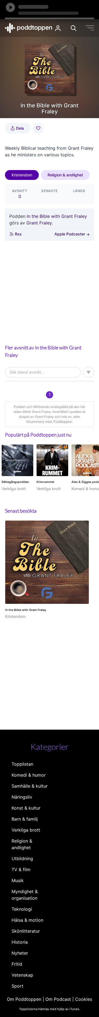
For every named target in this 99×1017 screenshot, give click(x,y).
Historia (20, 942)
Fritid (17, 964)
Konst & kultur (26, 808)
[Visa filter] (88, 372)
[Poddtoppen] (28, 28)
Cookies (83, 999)
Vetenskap (22, 975)
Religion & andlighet (65, 175)
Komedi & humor (29, 775)
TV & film (21, 869)
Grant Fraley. (39, 223)
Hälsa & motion (27, 920)
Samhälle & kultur (30, 786)
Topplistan (22, 764)
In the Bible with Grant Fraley (57, 216)
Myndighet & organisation (25, 895)
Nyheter (20, 953)
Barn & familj (25, 819)
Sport (17, 986)
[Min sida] (58, 28)
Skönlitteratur (26, 931)
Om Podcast (58, 999)
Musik (18, 880)
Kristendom (22, 175)
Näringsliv (22, 797)
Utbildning (22, 858)
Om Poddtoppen (24, 999)
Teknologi (22, 909)
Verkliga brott (26, 830)
